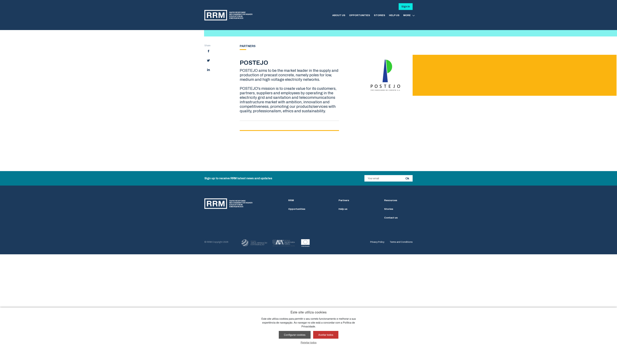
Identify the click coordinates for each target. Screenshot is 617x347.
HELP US (394, 15)
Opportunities (296, 209)
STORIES (379, 15)
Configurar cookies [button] (294, 335)
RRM (291, 200)
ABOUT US (338, 15)
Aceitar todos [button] (325, 335)
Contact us (391, 217)
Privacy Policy (377, 242)
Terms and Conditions (401, 242)
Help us (343, 209)
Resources (390, 200)
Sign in (405, 6)
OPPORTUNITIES (359, 15)
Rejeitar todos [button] (309, 342)
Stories (388, 209)
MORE (407, 15)
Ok (407, 178)
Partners (344, 200)
